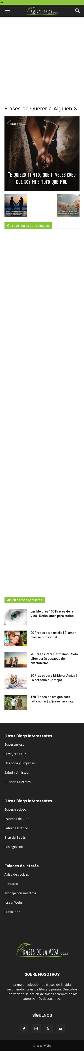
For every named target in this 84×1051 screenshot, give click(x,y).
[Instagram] (36, 1028)
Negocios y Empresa (19, 763)
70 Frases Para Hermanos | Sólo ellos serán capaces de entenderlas (54, 658)
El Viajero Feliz (15, 754)
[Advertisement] (42, 63)
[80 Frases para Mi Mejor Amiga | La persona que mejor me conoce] (15, 681)
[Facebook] (23, 1029)
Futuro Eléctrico (16, 828)
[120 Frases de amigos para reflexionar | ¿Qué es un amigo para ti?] (15, 702)
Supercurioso (14, 744)
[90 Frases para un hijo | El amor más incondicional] (15, 638)
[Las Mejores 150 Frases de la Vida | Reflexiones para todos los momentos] (15, 617)
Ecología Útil (13, 847)
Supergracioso (15, 809)
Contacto (11, 884)
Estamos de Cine (16, 819)
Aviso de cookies (16, 874)
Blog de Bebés (15, 837)
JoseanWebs (13, 902)
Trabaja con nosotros (20, 893)
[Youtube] (60, 1029)
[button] (7, 11)
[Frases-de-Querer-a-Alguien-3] (42, 190)
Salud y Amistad (16, 772)
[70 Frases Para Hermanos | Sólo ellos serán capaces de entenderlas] (15, 660)
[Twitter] (48, 1029)
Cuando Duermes (17, 782)
